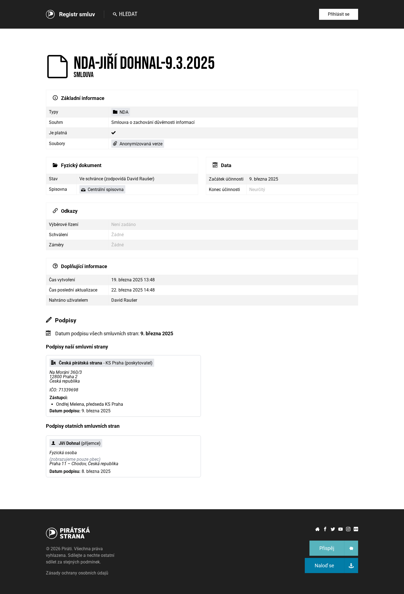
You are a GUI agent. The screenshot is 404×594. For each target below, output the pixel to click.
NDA (124, 112)
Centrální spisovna (106, 189)
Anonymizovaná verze (141, 143)
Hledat (128, 14)
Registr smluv (77, 14)
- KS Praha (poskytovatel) (106, 363)
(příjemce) (80, 443)
